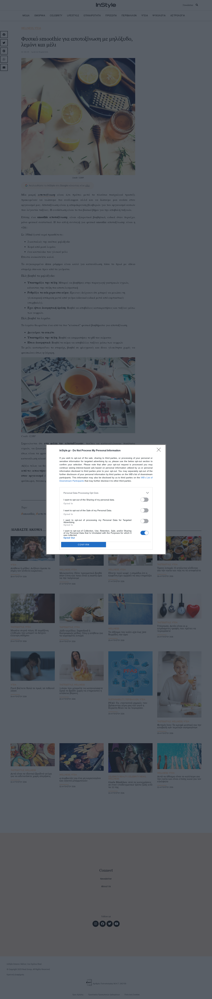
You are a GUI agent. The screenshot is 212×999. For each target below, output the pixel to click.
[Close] (160, 451)
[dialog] (106, 499)
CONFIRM (83, 544)
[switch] (144, 500)
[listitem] (106, 492)
